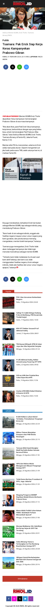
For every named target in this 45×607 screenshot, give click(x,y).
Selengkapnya (22, 579)
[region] (22, 91)
